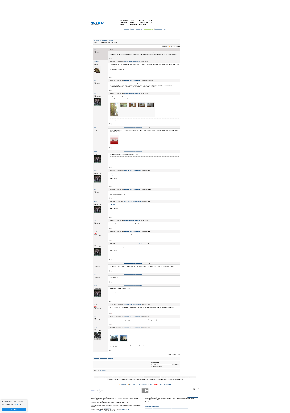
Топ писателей (142, 384)
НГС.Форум (96, 40)
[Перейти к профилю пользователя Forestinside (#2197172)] (97, 73)
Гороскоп (141, 20)
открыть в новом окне (157, 366)
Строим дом (110, 40)
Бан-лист (149, 384)
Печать (165, 46)
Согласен (14, 409)
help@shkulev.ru (100, 410)
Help (161, 384)
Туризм (132, 20)
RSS (171, 46)
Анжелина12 (104, 370)
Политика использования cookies (152, 406)
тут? (112, 173)
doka (100, 370)
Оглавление (126, 29)
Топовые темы (158, 29)
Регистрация (139, 29)
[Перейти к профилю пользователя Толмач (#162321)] (97, 339)
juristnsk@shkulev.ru (124, 409)
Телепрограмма (143, 22)
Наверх (286, 410)
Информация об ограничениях (151, 403)
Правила (156, 384)
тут (112, 174)
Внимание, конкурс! (148, 29)
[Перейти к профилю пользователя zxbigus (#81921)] (97, 105)
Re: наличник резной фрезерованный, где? (133, 80)
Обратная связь (167, 384)
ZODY (150, 22)
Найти (132, 29)
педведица (112, 204)
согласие (16, 404)
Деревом (178, 46)
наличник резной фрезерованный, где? (132, 61)
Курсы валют (134, 24)
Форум (122, 24)
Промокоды (142, 24)
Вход (165, 29)
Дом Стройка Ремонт (103, 40)
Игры (150, 20)
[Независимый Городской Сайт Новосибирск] (97, 23)
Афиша (132, 22)
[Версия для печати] (109, 58)
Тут (135, 154)
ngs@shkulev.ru (107, 408)
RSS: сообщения (133, 384)
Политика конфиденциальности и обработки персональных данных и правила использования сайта (166, 408)
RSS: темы (123, 384)
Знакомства (123, 22)
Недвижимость (124, 20)
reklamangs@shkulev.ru (193, 397)
